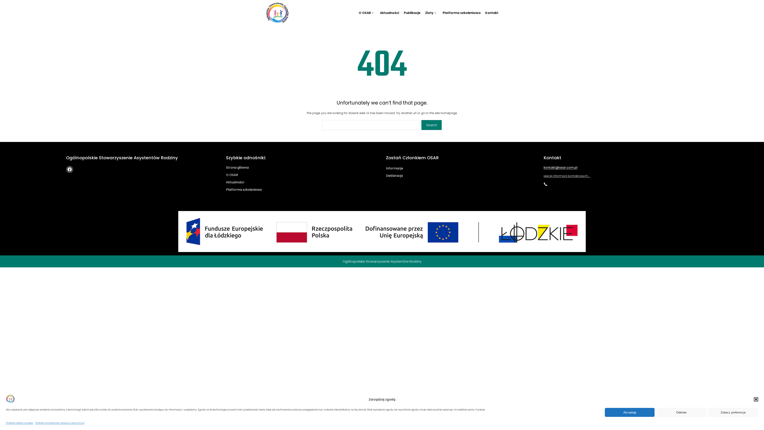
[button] (756, 399)
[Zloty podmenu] (436, 13)
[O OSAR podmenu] (373, 13)
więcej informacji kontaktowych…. (567, 176)
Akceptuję (629, 412)
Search (431, 125)
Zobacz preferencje (733, 412)
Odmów (681, 412)
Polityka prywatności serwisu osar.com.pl (59, 423)
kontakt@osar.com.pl (560, 167)
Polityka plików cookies (19, 423)
